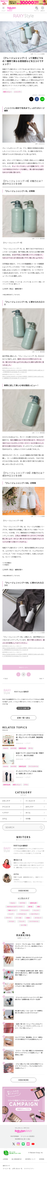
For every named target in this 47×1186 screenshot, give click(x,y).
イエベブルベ (34, 914)
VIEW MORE (23, 890)
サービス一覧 (6, 1168)
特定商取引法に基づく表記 (22, 1139)
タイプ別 (23, 925)
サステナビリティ (29, 1168)
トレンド (36, 910)
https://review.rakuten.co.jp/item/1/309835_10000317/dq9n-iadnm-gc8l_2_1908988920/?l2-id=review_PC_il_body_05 (23, 649)
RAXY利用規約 (15, 1136)
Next (41, 678)
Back (5, 678)
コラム (4, 818)
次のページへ (23, 667)
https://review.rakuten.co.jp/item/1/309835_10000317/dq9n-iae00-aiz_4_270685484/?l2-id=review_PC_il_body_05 (23, 371)
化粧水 (28, 918)
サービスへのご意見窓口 (28, 1136)
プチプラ (8, 918)
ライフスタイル (33, 766)
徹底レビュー (7, 92)
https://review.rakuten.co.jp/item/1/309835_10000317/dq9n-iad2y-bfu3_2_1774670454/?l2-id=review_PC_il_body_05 (23, 655)
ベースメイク (30, 801)
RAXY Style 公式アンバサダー (15, 906)
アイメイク (6, 807)
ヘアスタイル (21, 914)
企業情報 (5, 1159)
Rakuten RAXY (12, 9)
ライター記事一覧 (23, 708)
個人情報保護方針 (17, 1159)
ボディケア (29, 807)
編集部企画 (22, 748)
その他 (28, 818)
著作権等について (30, 1159)
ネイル (28, 813)
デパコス (11, 921)
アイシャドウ (25, 910)
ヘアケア (12, 89)
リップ (11, 914)
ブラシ (26, 784)
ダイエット (38, 918)
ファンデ (21, 921)
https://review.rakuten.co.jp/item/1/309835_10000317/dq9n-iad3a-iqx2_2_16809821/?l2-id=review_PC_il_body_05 (23, 377)
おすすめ (13, 748)
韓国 (38, 906)
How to (5, 748)
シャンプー (17, 92)
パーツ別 (18, 918)
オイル (31, 748)
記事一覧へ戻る (23, 717)
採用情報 (41, 1159)
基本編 (30, 906)
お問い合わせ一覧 (17, 1168)
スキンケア (6, 801)
